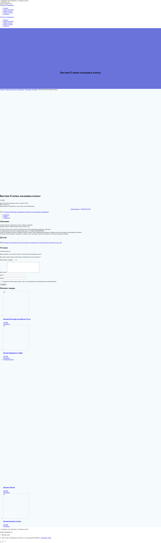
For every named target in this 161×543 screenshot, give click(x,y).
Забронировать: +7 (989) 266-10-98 (80, 209)
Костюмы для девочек (31, 89)
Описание (6, 215)
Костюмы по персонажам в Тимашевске (37, 212)
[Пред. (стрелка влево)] (0, 542)
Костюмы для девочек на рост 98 (32, 242)
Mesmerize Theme (46, 538)
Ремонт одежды (7, 11)
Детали (5, 216)
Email (2, 278)
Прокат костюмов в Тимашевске (15, 89)
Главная (5, 8)
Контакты (6, 14)
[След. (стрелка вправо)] (2, 542)
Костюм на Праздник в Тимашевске (14, 212)
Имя (1, 275)
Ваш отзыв (3, 272)
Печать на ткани (8, 12)
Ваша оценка (4, 260)
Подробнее (6, 324)
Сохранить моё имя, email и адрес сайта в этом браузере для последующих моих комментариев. (29, 281)
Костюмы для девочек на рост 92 (12, 242)
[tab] (82, 215)
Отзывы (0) (6, 218)
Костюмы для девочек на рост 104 (52, 242)
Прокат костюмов (8, 9)
